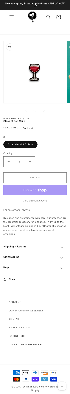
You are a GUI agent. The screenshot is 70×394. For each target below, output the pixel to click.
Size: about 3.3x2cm (20, 144)
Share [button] (12, 279)
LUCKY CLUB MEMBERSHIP (25, 344)
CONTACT (15, 319)
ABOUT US (15, 302)
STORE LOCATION (19, 327)
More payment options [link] (35, 200)
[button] (12, 17)
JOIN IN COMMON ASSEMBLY (26, 310)
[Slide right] (44, 111)
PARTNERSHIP (17, 336)
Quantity (8, 153)
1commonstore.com (32, 386)
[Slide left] (26, 111)
